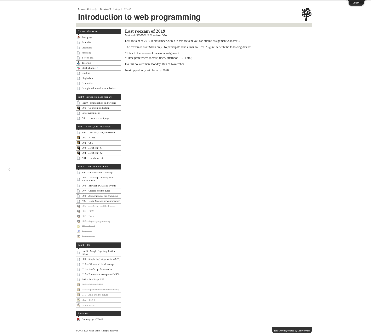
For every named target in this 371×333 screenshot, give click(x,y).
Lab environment (91, 113)
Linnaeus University (87, 9)
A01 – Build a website (93, 158)
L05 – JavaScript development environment (98, 179)
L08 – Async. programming (96, 221)
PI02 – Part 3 (88, 299)
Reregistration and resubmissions (99, 88)
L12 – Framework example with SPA (101, 274)
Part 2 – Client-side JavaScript (97, 172)
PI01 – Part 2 (88, 226)
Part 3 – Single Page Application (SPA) (99, 252)
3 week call (88, 57)
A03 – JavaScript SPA (93, 279)
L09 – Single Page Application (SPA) (101, 259)
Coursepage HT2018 (92, 319)
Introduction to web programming (139, 16)
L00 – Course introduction (96, 108)
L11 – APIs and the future (95, 294)
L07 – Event (88, 216)
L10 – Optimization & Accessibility (100, 289)
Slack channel (89, 68)
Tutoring (86, 63)
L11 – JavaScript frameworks (97, 269)
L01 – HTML (89, 137)
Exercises (87, 231)
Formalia (86, 42)
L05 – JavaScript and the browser (99, 206)
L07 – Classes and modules (96, 190)
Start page (87, 37)
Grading (86, 73)
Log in (356, 3)
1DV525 (127, 9)
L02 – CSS (87, 143)
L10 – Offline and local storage (98, 264)
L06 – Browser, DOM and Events (99, 185)
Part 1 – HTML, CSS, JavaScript (98, 132)
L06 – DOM (88, 211)
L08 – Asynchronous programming (100, 196)
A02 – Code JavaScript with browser (101, 201)
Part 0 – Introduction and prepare (99, 103)
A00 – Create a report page (96, 118)
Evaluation (87, 83)
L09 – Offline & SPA (92, 284)
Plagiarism (87, 78)
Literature (87, 47)
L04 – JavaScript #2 (92, 153)
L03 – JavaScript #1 (92, 148)
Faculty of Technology (110, 9)
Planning (86, 52)
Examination (88, 236)
